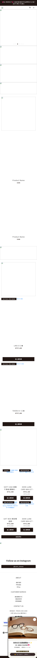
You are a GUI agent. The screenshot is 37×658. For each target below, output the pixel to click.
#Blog (18, 587)
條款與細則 (18, 601)
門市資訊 (18, 585)
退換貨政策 (18, 599)
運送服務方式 (18, 597)
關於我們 (18, 582)
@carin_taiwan (18, 566)
